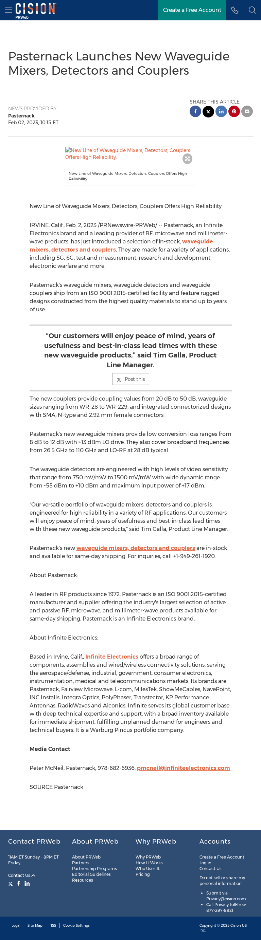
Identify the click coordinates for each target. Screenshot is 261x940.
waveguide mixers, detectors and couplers (135, 548)
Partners (80, 862)
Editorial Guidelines (91, 874)
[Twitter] (11, 883)
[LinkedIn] (27, 883)
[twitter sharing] (208, 112)
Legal (16, 925)
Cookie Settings (76, 925)
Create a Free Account (192, 10)
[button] (130, 154)
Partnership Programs (94, 868)
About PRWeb (86, 857)
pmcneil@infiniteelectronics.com (183, 768)
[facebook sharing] (195, 112)
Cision (235, 925)
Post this (135, 379)
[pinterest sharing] (234, 112)
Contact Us (19, 875)
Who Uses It (148, 868)
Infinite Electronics (111, 656)
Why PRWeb (148, 857)
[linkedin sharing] (221, 112)
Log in (205, 862)
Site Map (35, 925)
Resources (82, 880)
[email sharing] (247, 112)
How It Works (149, 862)
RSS (53, 925)
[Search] (252, 10)
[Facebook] (19, 883)
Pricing (143, 874)
